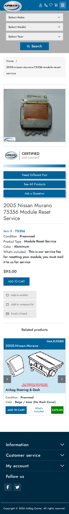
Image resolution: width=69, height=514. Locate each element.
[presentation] (7, 379)
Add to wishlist (19, 295)
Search (36, 46)
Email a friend (19, 313)
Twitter (17, 487)
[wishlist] (51, 5)
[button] (62, 5)
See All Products (34, 184)
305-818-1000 (46, 5)
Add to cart (16, 281)
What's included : (15, 251)
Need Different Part (34, 175)
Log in (41, 5)
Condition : (11, 236)
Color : (8, 246)
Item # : (8, 231)
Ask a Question (34, 193)
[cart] (56, 5)
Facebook (8, 487)
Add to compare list (22, 304)
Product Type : (13, 241)
